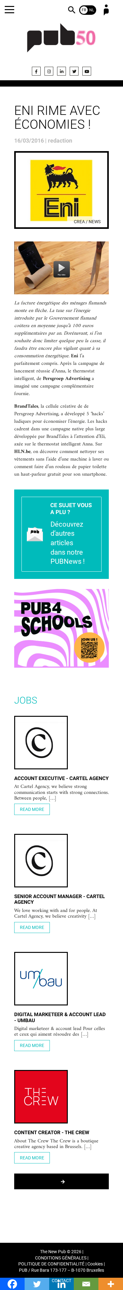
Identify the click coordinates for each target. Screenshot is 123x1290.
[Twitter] (74, 71)
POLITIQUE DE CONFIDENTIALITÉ (51, 1264)
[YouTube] (86, 71)
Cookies (95, 1264)
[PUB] (61, 41)
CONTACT (61, 1280)
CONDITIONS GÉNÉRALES (60, 1258)
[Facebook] (36, 71)
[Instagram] (48, 71)
